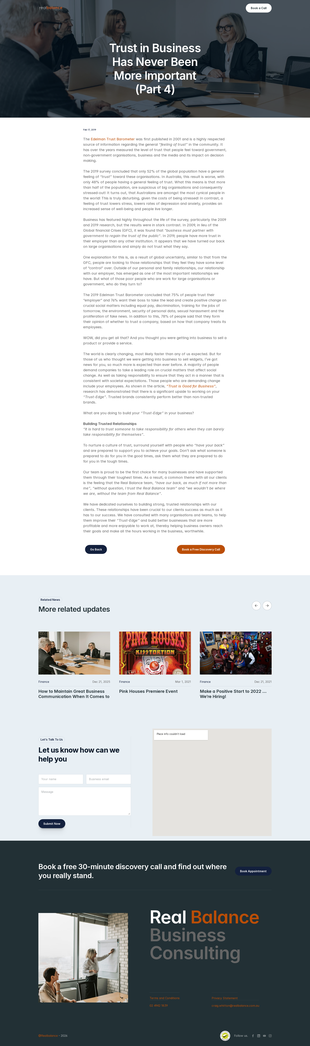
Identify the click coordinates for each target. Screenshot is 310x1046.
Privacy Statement (225, 998)
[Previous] (256, 605)
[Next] (267, 605)
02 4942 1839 (159, 1005)
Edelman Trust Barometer (113, 139)
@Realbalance (48, 1036)
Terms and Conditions (165, 998)
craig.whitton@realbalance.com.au (235, 1005)
